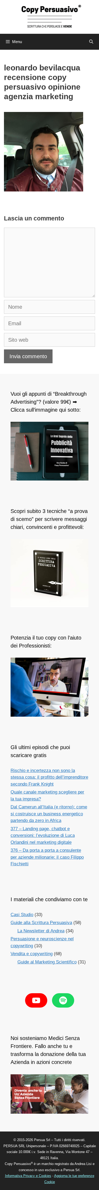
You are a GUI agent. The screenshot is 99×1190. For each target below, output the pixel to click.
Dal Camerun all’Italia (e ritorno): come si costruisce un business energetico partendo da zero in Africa (49, 813)
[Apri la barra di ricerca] (91, 42)
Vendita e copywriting (32, 953)
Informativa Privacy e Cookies (28, 1176)
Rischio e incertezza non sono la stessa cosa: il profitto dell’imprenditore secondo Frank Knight (49, 777)
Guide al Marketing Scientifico (47, 961)
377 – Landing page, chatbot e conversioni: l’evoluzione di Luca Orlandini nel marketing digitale (43, 835)
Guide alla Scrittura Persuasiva (41, 922)
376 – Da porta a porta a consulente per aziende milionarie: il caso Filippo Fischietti (47, 857)
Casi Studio (22, 914)
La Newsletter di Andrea (40, 930)
